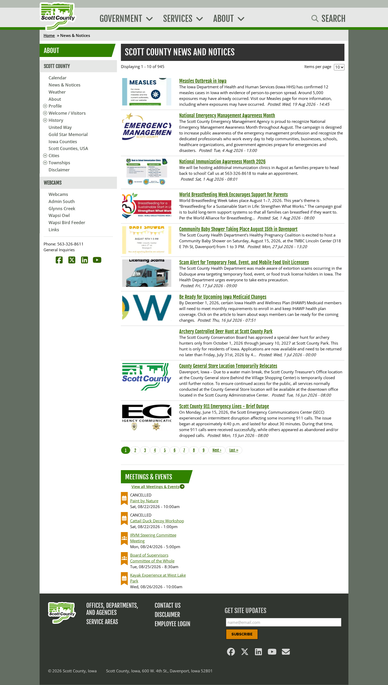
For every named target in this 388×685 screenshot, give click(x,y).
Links (54, 230)
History (56, 120)
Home (49, 35)
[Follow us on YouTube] (272, 653)
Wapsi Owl (59, 215)
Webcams (58, 194)
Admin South (62, 201)
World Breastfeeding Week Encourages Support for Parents (233, 194)
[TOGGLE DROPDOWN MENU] (44, 106)
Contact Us (168, 605)
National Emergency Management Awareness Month (227, 115)
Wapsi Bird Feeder (67, 222)
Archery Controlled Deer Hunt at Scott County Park (225, 331)
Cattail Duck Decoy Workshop (157, 520)
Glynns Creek (62, 208)
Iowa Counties (63, 141)
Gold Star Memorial (68, 134)
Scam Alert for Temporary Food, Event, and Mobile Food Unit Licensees (244, 262)
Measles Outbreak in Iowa (202, 81)
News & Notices (65, 85)
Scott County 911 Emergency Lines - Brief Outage (224, 406)
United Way (60, 127)
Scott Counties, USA (68, 148)
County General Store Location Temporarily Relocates (228, 366)
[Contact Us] (286, 653)
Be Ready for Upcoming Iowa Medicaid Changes (222, 297)
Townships (59, 163)
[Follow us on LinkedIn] (259, 653)
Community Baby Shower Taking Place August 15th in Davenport (238, 229)
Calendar (58, 78)
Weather (57, 92)
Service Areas (102, 621)
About (55, 99)
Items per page (317, 66)
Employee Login (172, 624)
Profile (55, 106)
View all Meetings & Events (155, 486)
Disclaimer (59, 170)
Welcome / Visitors (67, 113)
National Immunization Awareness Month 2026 (222, 162)
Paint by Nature (144, 500)
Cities (54, 155)
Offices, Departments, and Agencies (112, 609)
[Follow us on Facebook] (231, 653)
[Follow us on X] (245, 653)
